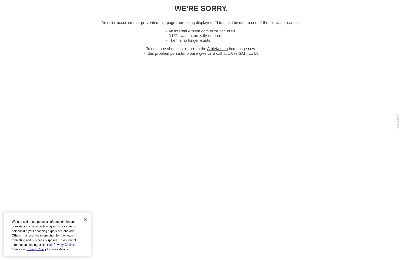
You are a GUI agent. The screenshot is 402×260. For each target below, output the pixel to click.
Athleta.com (217, 49)
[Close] (85, 219)
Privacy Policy (36, 249)
